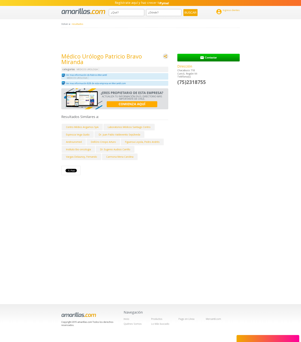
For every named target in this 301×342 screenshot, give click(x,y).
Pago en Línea (186, 319)
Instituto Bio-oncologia (78, 149)
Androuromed (74, 142)
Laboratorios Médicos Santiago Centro (129, 127)
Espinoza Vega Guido (78, 134)
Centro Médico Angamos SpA (82, 127)
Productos (156, 319)
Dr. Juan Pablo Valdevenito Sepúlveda (119, 134)
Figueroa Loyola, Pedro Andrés (142, 142)
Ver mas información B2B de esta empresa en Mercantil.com (96, 83)
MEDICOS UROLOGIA (87, 69)
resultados (77, 23)
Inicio (126, 319)
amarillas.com (83, 11)
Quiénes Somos (133, 323)
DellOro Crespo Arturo (103, 142)
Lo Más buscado (160, 323)
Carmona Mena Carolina (119, 156)
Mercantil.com (213, 319)
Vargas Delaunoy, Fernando (81, 156)
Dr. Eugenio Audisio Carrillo (115, 149)
